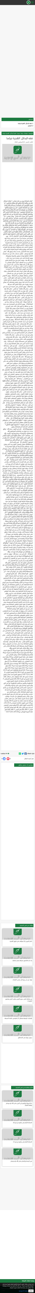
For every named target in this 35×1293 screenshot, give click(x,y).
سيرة (18, 133)
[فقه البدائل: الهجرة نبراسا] (25, 754)
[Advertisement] (17, 23)
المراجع (30, 126)
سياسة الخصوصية (23, 1291)
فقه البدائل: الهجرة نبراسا (25, 123)
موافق (31, 1291)
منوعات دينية (24, 133)
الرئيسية (31, 133)
